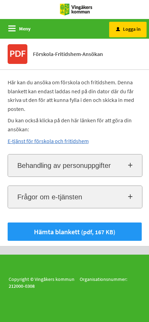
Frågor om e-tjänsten (49, 197)
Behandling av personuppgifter (64, 165)
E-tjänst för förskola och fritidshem (48, 141)
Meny (24, 29)
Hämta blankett (74, 231)
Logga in (128, 29)
